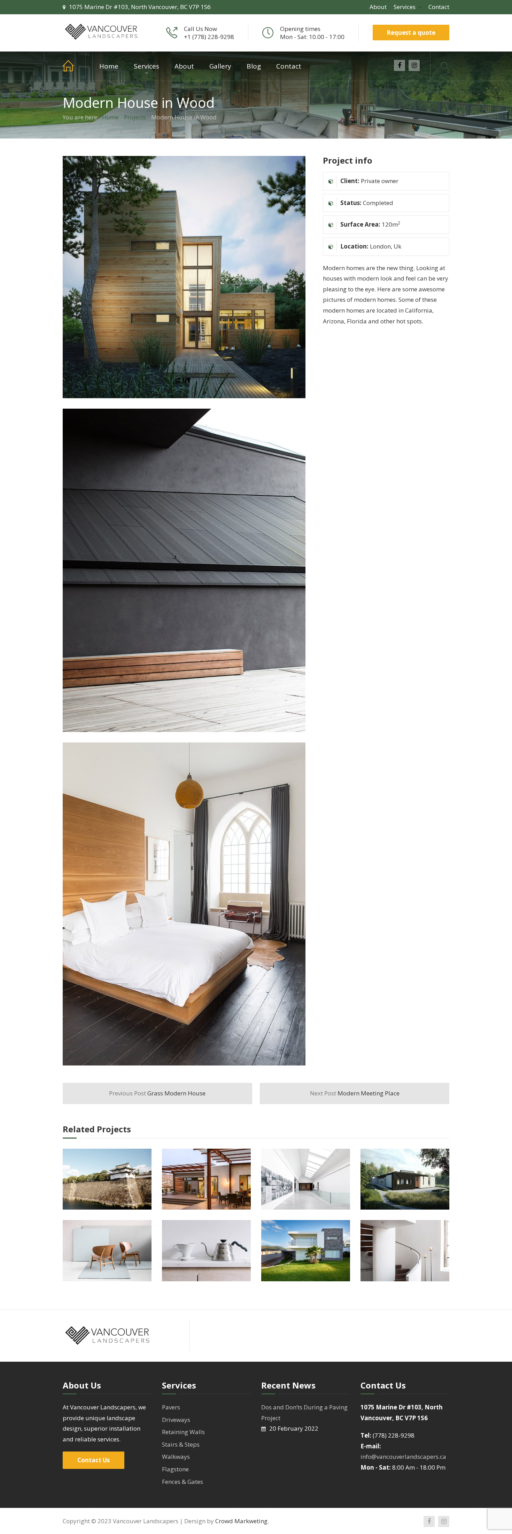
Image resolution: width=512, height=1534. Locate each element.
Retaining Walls (183, 1432)
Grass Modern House (157, 1093)
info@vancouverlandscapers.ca (403, 1457)
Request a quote (411, 33)
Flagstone (175, 1469)
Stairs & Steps (181, 1444)
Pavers (171, 1407)
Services (405, 7)
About (378, 7)
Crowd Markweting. (242, 1521)
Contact (438, 7)
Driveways (176, 1420)
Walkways (176, 1457)
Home (74, 66)
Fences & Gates (182, 1482)
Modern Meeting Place (354, 1093)
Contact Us (93, 1460)
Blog (254, 66)
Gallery (220, 66)
